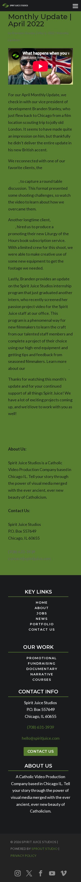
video (59, 226)
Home (42, 603)
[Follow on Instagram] (17, 873)
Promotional (42, 658)
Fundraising (42, 663)
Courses (41, 680)
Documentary (41, 669)
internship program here (47, 368)
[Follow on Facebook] (40, 873)
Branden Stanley (23, 33)
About (42, 608)
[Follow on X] (29, 873)
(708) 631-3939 (21, 551)
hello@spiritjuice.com (40, 738)
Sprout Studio (45, 849)
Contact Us (42, 630)
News (42, 619)
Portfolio (42, 624)
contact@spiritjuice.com (29, 558)
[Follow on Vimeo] (63, 873)
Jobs (42, 613)
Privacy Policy (23, 855)
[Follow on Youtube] (52, 873)
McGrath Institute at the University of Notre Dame (38, 174)
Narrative (41, 674)
